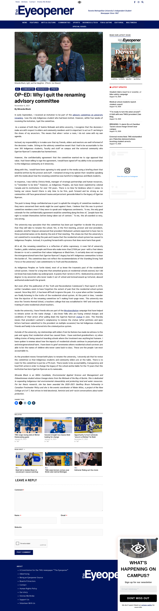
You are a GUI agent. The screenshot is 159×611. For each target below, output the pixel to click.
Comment (19, 490)
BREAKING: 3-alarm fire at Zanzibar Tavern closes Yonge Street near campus (125, 126)
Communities (64, 22)
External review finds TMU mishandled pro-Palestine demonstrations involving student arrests (126, 139)
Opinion (54, 89)
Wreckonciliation (71, 311)
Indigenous (42, 89)
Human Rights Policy (28, 589)
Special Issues (79, 26)
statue (79, 317)
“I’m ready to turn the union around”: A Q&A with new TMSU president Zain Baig (125, 114)
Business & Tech (90, 22)
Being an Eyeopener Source (31, 577)
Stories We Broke (27, 596)
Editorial (119, 22)
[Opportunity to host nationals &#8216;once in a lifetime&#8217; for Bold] (88, 425)
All (17, 89)
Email (64, 515)
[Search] (142, 2)
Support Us (24, 600)
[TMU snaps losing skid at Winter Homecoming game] (28, 425)
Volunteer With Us (27, 603)
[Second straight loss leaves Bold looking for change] (58, 425)
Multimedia (131, 22)
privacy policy (146, 605)
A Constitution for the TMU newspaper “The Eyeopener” (44, 570)
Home (17, 2)
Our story (24, 592)
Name (18, 515)
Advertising (24, 574)
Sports (76, 22)
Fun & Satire (106, 22)
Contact (32, 2)
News (24, 22)
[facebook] (135, 2)
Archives (24, 2)
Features (34, 22)
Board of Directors (27, 581)
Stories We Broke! (44, 2)
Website (18, 527)
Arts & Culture (48, 22)
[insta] (139, 2)
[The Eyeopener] (49, 12)
